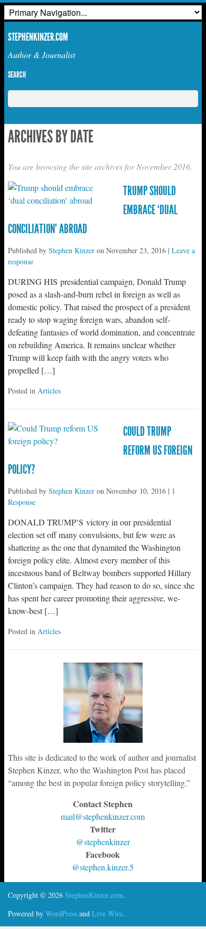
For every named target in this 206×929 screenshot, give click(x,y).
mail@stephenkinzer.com (103, 816)
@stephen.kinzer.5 (103, 867)
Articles (49, 391)
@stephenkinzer (103, 841)
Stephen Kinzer (72, 250)
